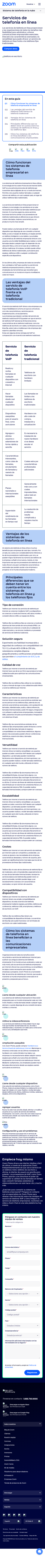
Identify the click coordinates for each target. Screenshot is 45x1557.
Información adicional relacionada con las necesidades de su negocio (21, 1342)
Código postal (11, 1310)
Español (7, 1521)
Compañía (9, 1279)
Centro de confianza (21, 1529)
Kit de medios (9, 1468)
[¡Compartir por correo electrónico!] (34, 150)
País (7, 1321)
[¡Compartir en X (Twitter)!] (28, 150)
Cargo (8, 1268)
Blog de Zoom (9, 1430)
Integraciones (9, 1445)
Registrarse (32, 1372)
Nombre (8, 1226)
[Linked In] (4, 1515)
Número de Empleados (14, 1289)
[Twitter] (9, 1515)
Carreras (7, 1441)
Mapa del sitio (33, 1535)
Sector (8, 1300)
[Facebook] (19, 1515)
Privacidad (12, 1529)
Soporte (7, 1507)
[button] (39, 1551)
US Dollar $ (29, 1521)
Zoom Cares (8, 1464)
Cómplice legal (23, 1532)
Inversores (8, 1453)
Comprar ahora (10, 49)
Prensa (6, 1456)
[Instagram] (24, 1515)
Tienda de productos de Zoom (15, 1483)
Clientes (7, 1434)
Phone (8, 1258)
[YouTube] (14, 1515)
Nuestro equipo (10, 1437)
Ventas (6, 1500)
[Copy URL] (11, 150)
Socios (6, 1449)
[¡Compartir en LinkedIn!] (16, 150)
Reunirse (30, 4)
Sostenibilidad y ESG (11, 1460)
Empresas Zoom (10, 1479)
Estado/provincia (12, 1331)
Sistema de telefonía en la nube (19, 10)
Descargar (8, 1493)
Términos (5, 1529)
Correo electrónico (12, 1247)
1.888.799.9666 (30, 1398)
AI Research (8, 1475)
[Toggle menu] (39, 4)
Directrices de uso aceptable (10, 1532)
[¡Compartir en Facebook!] (22, 150)
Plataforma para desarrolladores (16, 1472)
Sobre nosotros (10, 1424)
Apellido (8, 1237)
